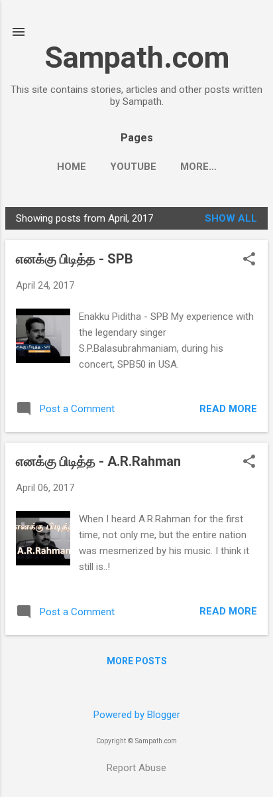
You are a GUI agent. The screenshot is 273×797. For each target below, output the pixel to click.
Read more (228, 409)
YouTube (133, 167)
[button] (249, 260)
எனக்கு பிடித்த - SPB (74, 259)
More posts (137, 661)
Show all (231, 218)
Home (71, 167)
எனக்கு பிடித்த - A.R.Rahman (98, 461)
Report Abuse (136, 768)
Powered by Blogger (136, 715)
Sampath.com (136, 57)
